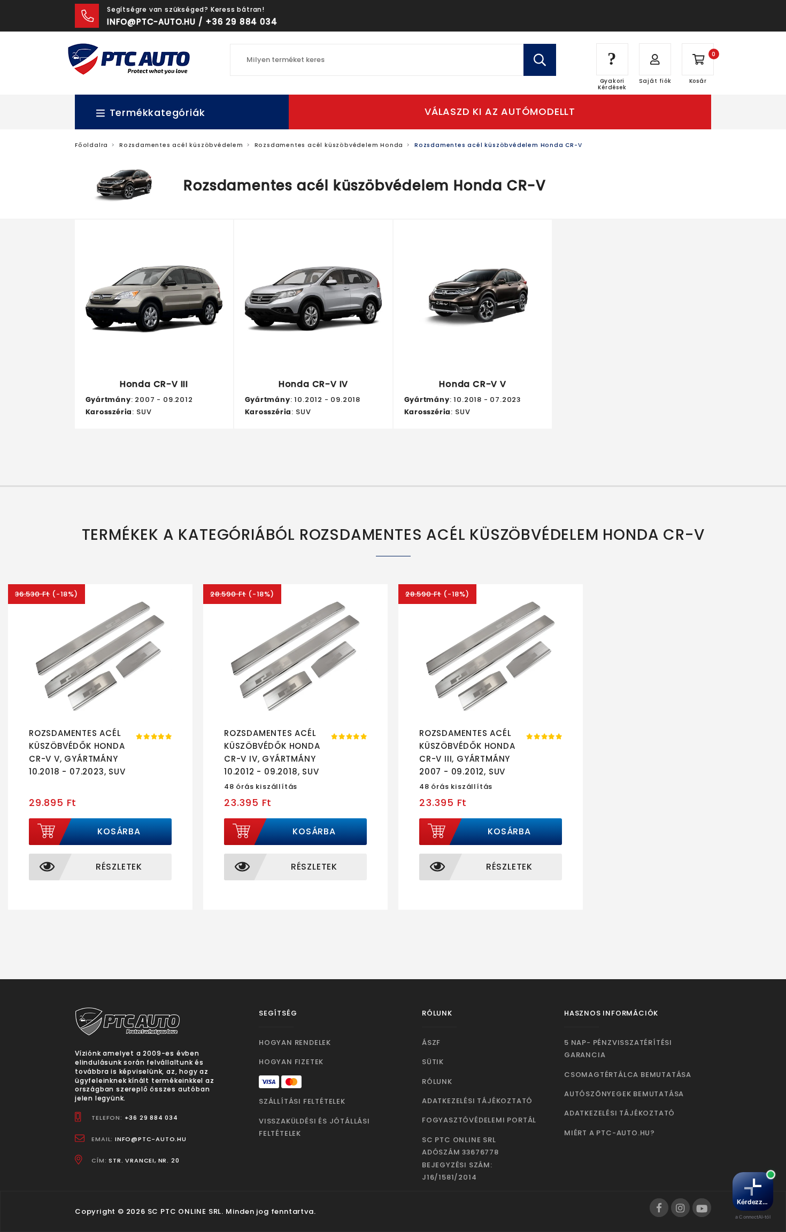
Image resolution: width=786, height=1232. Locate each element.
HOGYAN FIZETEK (291, 1062)
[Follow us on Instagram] (680, 1207)
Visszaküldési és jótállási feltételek (314, 1127)
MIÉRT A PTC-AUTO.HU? (609, 1133)
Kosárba (119, 831)
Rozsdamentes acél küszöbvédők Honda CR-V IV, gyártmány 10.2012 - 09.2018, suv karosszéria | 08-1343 (275, 758)
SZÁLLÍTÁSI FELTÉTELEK (302, 1101)
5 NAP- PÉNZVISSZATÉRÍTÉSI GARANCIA (618, 1048)
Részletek (119, 867)
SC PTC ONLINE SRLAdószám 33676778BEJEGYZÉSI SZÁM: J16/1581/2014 (460, 1158)
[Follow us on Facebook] (659, 1207)
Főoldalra (91, 145)
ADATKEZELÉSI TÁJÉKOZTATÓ (477, 1101)
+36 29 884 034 (151, 1117)
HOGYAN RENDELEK (295, 1042)
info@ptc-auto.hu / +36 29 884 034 (192, 21)
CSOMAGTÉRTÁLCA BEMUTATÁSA (627, 1075)
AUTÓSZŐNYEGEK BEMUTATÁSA (624, 1094)
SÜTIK (433, 1062)
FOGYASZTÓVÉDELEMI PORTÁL (479, 1120)
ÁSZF (431, 1042)
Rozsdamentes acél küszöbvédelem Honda (329, 145)
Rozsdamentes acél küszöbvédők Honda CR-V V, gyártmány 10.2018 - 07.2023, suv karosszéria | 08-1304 (80, 758)
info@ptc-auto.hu (151, 1139)
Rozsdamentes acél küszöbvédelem (181, 145)
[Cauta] (539, 60)
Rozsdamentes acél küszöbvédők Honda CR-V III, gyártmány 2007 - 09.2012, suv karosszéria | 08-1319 (468, 758)
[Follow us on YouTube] (701, 1207)
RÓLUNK (437, 1081)
